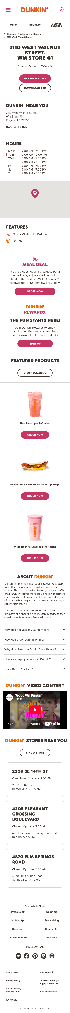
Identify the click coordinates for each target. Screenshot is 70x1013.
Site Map (51, 937)
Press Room (18, 912)
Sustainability (18, 937)
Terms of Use (12, 972)
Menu (13, 25)
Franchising (52, 920)
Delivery (35, 25)
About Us (51, 912)
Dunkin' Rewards (56, 24)
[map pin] (35, 194)
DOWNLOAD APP (35, 88)
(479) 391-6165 (16, 127)
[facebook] (26, 956)
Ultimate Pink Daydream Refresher (35, 547)
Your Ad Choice (47, 972)
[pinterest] (35, 956)
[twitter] (18, 956)
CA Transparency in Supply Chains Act (49, 982)
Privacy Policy (13, 981)
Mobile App (18, 920)
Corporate (18, 929)
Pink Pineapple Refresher (35, 423)
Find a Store (35, 752)
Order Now (35, 291)
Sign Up (35, 343)
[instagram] (43, 956)
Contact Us (51, 929)
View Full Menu (35, 372)
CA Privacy (11, 1000)
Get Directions (35, 78)
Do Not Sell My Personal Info (13, 990)
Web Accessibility (48, 992)
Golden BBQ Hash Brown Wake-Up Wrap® (35, 484)
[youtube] (51, 956)
